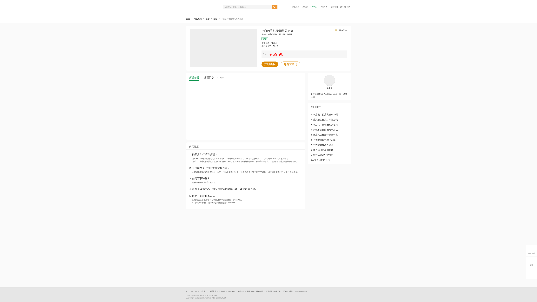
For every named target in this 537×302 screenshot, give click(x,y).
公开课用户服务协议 (273, 291)
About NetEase (191, 291)
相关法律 (241, 291)
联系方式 (212, 291)
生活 (207, 19)
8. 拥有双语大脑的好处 (322, 150)
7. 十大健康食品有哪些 (322, 145)
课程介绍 (194, 77)
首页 (188, 19)
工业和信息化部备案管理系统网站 (198, 298)
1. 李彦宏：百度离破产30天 (324, 114)
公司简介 (203, 291)
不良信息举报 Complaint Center (295, 291)
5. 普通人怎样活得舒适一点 (324, 135)
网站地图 (259, 291)
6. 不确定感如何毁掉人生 (323, 140)
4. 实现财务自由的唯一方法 (324, 129)
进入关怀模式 (345, 7)
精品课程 (198, 19)
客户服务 (231, 291)
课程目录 (214, 77)
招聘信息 (222, 291)
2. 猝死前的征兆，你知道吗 (324, 119)
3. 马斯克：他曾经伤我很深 (324, 124)
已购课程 (305, 7)
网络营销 (250, 291)
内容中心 (324, 7)
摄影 (215, 19)
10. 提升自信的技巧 (320, 160)
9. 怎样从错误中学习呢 (322, 155)
